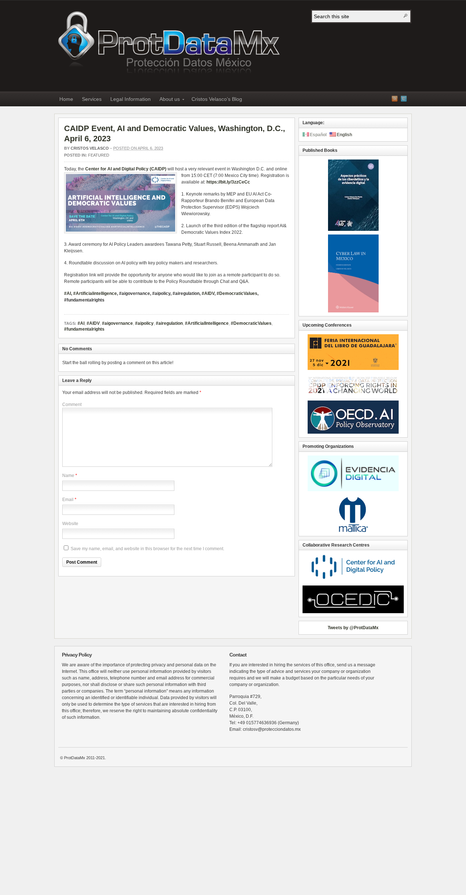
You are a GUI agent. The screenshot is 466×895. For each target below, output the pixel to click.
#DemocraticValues (237, 293)
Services (92, 99)
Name (68, 475)
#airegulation (169, 323)
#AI (81, 323)
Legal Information (130, 99)
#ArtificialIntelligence (207, 323)
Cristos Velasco (90, 148)
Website (70, 523)
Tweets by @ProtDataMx (353, 627)
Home (66, 99)
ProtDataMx (169, 44)
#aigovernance (117, 323)
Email (68, 499)
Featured (98, 155)
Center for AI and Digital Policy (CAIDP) (125, 168)
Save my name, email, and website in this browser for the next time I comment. (147, 548)
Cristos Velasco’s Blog (216, 99)
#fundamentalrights (84, 329)
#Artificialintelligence (95, 293)
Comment (72, 404)
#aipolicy (144, 323)
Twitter (403, 98)
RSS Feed (394, 98)
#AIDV (208, 293)
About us (167, 100)
